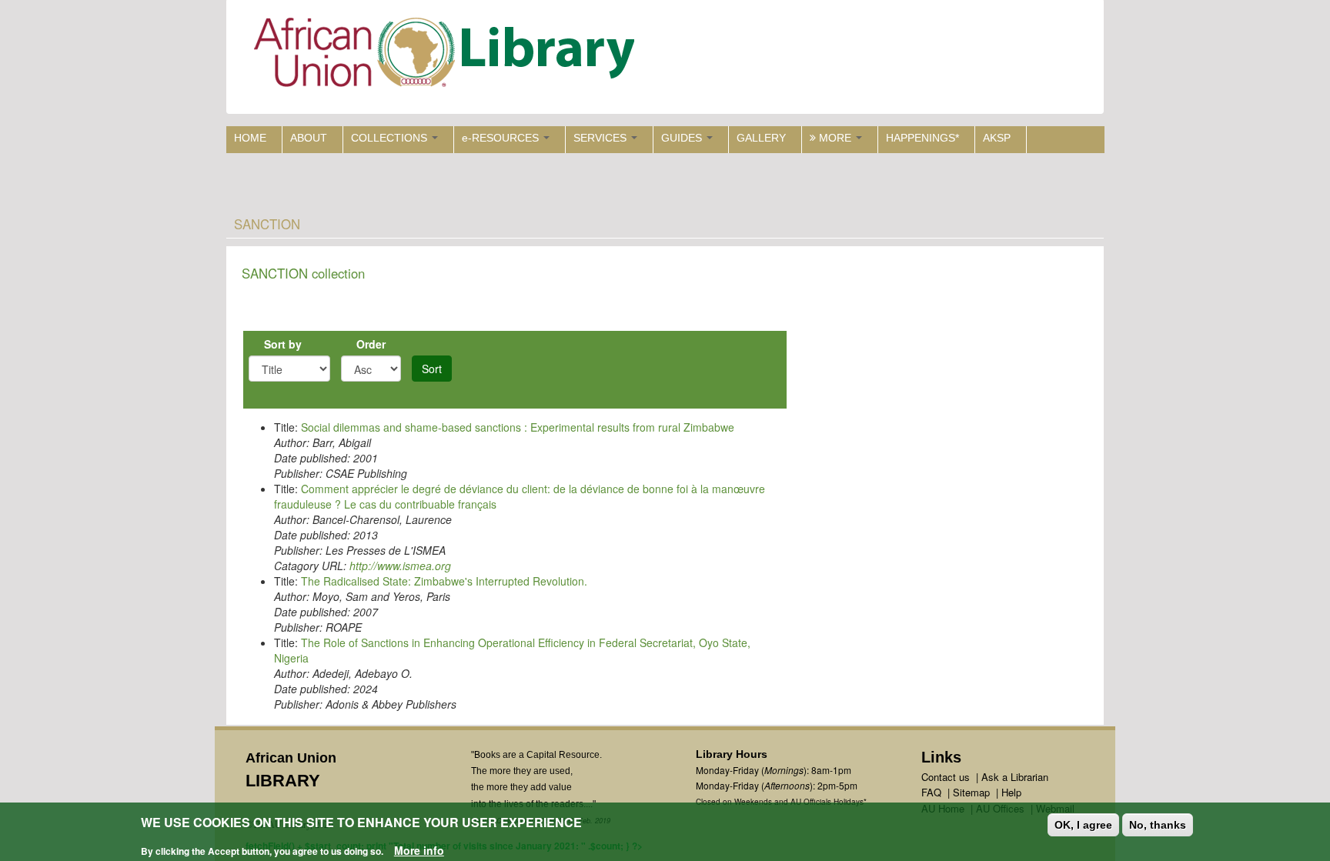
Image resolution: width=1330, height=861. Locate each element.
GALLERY (761, 138)
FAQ (931, 792)
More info (419, 850)
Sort (432, 368)
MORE (835, 138)
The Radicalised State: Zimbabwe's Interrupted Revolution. (444, 581)
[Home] (447, 56)
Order (371, 344)
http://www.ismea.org (400, 565)
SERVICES (601, 138)
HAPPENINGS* (922, 138)
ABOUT (308, 138)
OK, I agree (1083, 825)
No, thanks (1157, 825)
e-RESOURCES (502, 138)
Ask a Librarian (1014, 776)
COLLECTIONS (390, 138)
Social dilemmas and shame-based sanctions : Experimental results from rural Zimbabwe (517, 427)
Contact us (945, 776)
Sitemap (971, 792)
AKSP (997, 138)
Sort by (283, 344)
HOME (250, 138)
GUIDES (683, 138)
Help (1011, 792)
